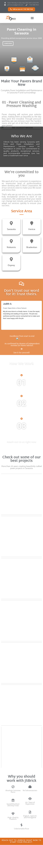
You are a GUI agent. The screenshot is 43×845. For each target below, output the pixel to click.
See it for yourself (21, 352)
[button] (21, 9)
